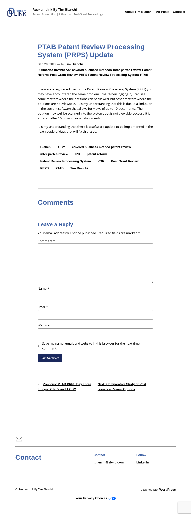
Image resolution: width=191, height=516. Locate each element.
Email (43, 307)
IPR (77, 154)
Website (44, 325)
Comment (46, 241)
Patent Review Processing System (65, 161)
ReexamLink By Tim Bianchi (55, 9)
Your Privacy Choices (91, 498)
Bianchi (45, 147)
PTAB (144, 75)
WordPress (167, 489)
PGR (101, 161)
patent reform (97, 154)
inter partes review (127, 70)
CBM (61, 147)
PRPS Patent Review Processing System (109, 75)
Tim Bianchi (74, 64)
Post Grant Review (64, 75)
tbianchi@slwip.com (108, 462)
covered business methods (92, 70)
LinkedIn (142, 462)
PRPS (44, 168)
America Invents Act (56, 70)
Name (43, 288)
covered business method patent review (101, 147)
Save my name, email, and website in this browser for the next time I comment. (91, 345)
